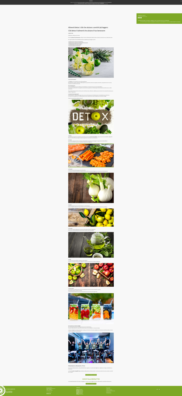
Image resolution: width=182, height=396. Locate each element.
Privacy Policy (108, 387)
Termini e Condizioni (109, 389)
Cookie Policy (110, 2)
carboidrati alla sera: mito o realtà (75, 44)
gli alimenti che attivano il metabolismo (76, 41)
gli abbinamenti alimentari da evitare (75, 43)
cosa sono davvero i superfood (74, 45)
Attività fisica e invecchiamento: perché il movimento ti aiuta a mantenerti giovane (160, 21)
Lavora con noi (108, 391)
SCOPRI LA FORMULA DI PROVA (91, 374)
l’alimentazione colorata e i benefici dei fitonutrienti (78, 42)
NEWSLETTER (48, 393)
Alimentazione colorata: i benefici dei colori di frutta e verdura (153, 20)
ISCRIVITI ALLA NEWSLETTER (91, 383)
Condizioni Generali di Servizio (110, 390)
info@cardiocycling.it (49, 390)
